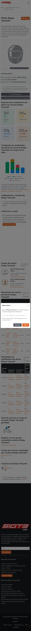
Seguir (26, 325)
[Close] (28, 305)
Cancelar (17, 325)
